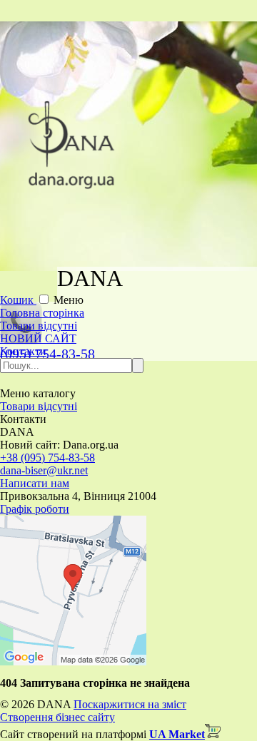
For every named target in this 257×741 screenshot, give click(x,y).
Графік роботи (34, 509)
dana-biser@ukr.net (44, 470)
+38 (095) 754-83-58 (47, 457)
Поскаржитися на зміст (130, 704)
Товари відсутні (38, 326)
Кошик (18, 300)
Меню (69, 300)
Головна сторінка (42, 313)
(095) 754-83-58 (47, 354)
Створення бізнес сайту (57, 717)
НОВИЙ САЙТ (38, 338)
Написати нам (34, 483)
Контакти (23, 351)
